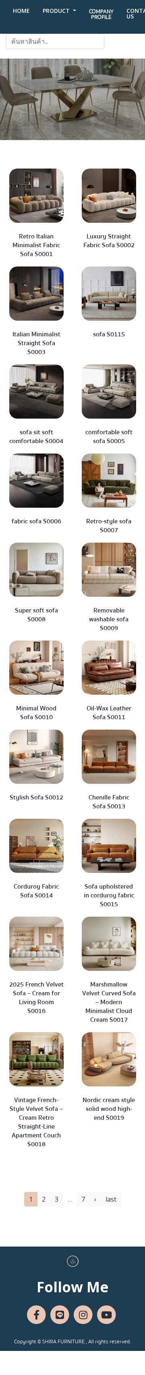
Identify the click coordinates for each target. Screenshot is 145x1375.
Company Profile (101, 14)
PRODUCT (57, 10)
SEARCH (122, 41)
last (111, 1199)
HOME (21, 10)
